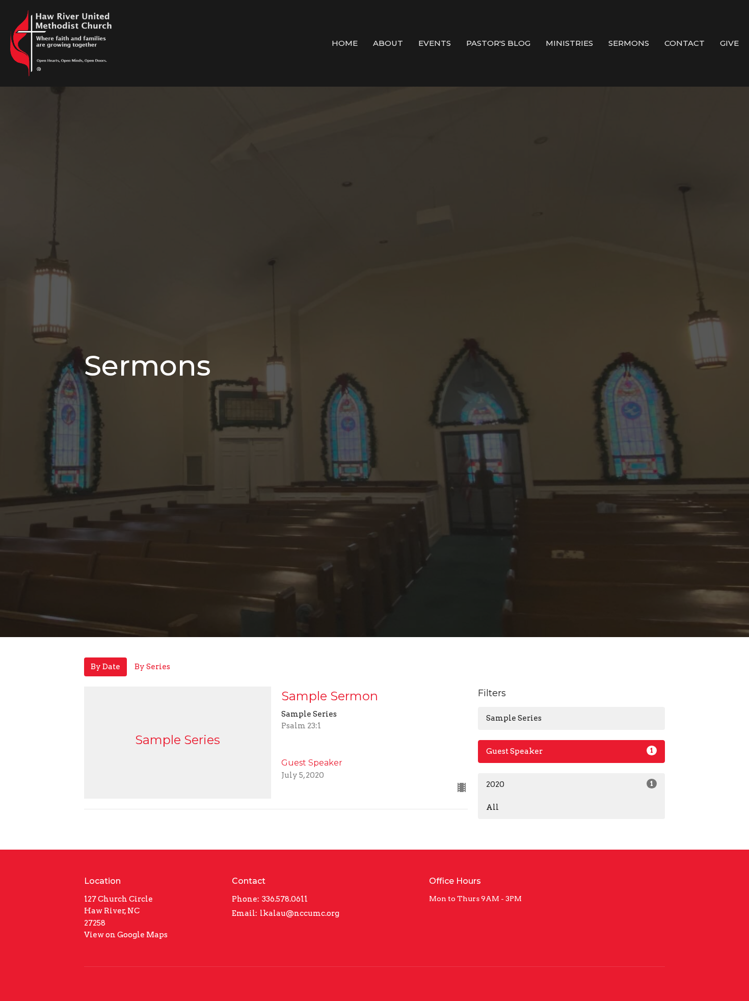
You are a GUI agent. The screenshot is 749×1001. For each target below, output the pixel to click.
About (388, 43)
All (492, 807)
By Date (105, 666)
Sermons (628, 43)
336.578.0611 (285, 899)
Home (345, 43)
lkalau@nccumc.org (299, 913)
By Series (152, 666)
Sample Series (514, 718)
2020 (569, 784)
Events (434, 43)
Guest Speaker (569, 751)
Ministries (569, 43)
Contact (684, 43)
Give (729, 43)
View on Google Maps (126, 934)
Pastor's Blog (498, 43)
